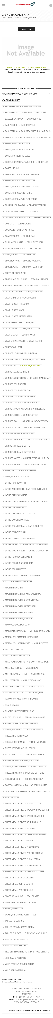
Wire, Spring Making (15, 970)
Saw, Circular (12, 797)
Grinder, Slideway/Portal (35, 421)
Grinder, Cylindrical (15, 384)
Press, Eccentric (13, 730)
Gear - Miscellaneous (38, 285)
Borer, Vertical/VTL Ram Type (20, 180)
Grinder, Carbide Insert (17, 372)
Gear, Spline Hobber (15, 341)
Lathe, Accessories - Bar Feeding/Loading (26, 489)
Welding (21, 958)
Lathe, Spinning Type (15, 569)
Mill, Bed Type (41, 643)
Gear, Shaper (11, 335)
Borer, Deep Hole (13, 137)
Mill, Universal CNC (34, 674)
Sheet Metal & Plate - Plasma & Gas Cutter (27, 810)
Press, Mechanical (35, 754)
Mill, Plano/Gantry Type (17, 655)
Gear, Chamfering (14, 291)
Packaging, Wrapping (16, 699)
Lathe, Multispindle (15, 551)
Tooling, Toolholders (16, 945)
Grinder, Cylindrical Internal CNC (22, 403)
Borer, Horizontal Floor (17, 143)
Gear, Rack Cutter (31, 328)
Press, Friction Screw (16, 736)
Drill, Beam (29, 236)
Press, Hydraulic (37, 742)
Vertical (9, 958)
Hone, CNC (10, 470)
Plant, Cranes (12, 705)
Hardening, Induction (35, 464)
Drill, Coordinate (14, 242)
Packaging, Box (35, 692)
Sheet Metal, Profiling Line (19, 890)
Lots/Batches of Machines (18, 581)
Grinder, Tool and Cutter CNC (20, 452)
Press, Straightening (16, 767)
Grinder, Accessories (34, 359)
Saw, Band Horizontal (16, 791)
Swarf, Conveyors (14, 908)
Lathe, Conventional (15, 532)
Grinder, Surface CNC (35, 427)
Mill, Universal (13, 674)
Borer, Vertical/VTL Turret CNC (21, 199)
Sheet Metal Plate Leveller (19, 878)
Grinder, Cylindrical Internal (20, 396)
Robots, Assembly (34, 779)
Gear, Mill (31, 322)
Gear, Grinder (12, 298)
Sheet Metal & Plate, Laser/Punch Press (25, 834)
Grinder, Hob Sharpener (17, 409)
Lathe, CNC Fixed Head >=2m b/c (20, 514)
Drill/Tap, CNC (29, 254)
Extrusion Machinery (33, 267)
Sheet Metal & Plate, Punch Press (22, 859)
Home (4, 18)
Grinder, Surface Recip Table (20, 433)
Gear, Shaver (28, 335)
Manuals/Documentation (18, 625)
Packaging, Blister (14, 692)
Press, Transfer (38, 767)
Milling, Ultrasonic (15, 686)
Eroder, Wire (11, 267)
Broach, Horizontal (15, 205)
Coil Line (9, 224)
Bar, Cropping (28, 125)
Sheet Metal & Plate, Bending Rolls (23, 822)
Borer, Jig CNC (12, 168)
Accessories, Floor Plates (18, 113)
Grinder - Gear (12, 359)
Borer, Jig (43, 162)
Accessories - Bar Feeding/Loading (23, 106)
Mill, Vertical (12, 680)
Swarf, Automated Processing (20, 902)
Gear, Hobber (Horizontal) (18, 316)
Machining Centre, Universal (20, 612)
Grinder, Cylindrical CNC (18, 390)
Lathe (26, 477)
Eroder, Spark (12, 261)
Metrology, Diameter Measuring (21, 637)
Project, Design (13, 779)
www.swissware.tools (26, 1002)
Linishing (35, 575)
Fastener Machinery (15, 273)
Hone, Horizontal (27, 470)
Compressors (12, 236)
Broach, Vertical (37, 205)
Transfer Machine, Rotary (18, 952)
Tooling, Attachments (16, 939)
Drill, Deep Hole (35, 242)
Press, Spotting (30, 760)
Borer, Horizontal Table (17, 156)
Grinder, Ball (12, 366)
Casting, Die (34, 211)
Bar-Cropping (34, 119)
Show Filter (26, 29)
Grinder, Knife (12, 415)
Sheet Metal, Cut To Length (19, 884)
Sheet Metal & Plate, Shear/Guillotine (24, 871)
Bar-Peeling (11, 125)
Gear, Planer (11, 328)
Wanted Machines (14, 18)
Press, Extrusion (34, 730)
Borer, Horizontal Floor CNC (20, 150)
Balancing (41, 113)
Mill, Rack (43, 662)
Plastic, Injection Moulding (19, 711)
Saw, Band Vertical (40, 791)
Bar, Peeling (11, 131)
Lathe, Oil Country (38, 551)
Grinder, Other (30, 415)
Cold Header (24, 224)
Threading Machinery (36, 933)
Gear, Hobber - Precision (17, 304)
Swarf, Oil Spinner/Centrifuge (20, 915)
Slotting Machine (14, 896)
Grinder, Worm (12, 464)
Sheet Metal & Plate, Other (19, 841)
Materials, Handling (15, 631)
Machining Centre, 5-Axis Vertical (22, 600)
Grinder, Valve (12, 458)
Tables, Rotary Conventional (20, 927)
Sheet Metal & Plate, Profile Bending (24, 853)
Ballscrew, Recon (14, 119)
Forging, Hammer (39, 279)
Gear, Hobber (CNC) (14, 310)
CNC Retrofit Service (40, 217)
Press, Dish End (30, 723)
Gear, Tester (35, 341)
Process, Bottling (34, 773)
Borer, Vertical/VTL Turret (19, 193)
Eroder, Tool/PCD (32, 261)
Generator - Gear (13, 347)
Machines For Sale (11, 94)
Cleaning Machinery (15, 217)
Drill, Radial (11, 254)
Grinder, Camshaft (17, 67)
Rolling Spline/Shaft (36, 785)
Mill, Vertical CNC (32, 680)
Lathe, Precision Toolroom (19, 563)
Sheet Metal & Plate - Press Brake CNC (24, 816)
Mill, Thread (32, 668)
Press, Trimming (13, 773)
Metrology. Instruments (17, 643)
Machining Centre (14, 588)
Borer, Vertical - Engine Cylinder (22, 174)
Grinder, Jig (39, 409)
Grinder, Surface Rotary (17, 440)
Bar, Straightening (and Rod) (36, 131)
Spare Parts (33, 896)
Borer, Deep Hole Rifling (38, 137)
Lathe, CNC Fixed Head (16, 507)
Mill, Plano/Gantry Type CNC (20, 662)
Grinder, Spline (13, 427)
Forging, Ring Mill (14, 285)
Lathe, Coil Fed (35, 526)
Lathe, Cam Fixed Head (16, 495)
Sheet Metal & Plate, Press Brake (22, 847)
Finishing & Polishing (16, 279)
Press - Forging (29, 94)
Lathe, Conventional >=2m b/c (20, 538)
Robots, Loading (13, 785)
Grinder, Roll (12, 421)
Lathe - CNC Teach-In (15, 483)
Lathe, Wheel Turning (16, 575)
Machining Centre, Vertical (19, 618)
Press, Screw (12, 760)
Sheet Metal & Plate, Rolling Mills (23, 865)
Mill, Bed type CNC (14, 649)
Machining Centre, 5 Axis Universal (23, 594)
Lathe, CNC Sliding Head (17, 520)
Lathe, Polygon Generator (18, 557)
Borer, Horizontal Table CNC (19, 162)
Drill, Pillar (35, 248)
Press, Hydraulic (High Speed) (20, 748)
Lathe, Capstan (40, 501)
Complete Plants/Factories (19, 230)
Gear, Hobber (29, 298)
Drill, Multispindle (15, 248)
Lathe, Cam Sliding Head (17, 501)
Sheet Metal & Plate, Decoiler (20, 828)
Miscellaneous (36, 686)
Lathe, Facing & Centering (35, 544)
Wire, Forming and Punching (19, 964)
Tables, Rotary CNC (14, 921)
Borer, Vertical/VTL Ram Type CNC (22, 187)
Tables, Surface (13, 933)
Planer (34, 699)
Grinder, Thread (42, 440)
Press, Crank (11, 723)
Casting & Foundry (14, 211)
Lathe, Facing (11, 544)
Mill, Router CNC (13, 668)
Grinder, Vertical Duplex (36, 458)
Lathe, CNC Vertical (15, 526)
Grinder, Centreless (15, 378)
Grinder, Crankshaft (40, 378)
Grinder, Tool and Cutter (18, 446)
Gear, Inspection (13, 322)
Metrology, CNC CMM (40, 631)
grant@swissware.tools (30, 999)
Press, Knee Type (13, 754)
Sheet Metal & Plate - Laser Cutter (23, 804)
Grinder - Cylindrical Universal (21, 353)
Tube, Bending (42, 952)
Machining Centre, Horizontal (20, 606)
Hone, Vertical (12, 477)
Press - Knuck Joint (35, 717)
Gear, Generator (34, 291)
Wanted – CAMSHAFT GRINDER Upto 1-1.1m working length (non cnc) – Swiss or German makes (27, 70)
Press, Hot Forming (15, 742)
